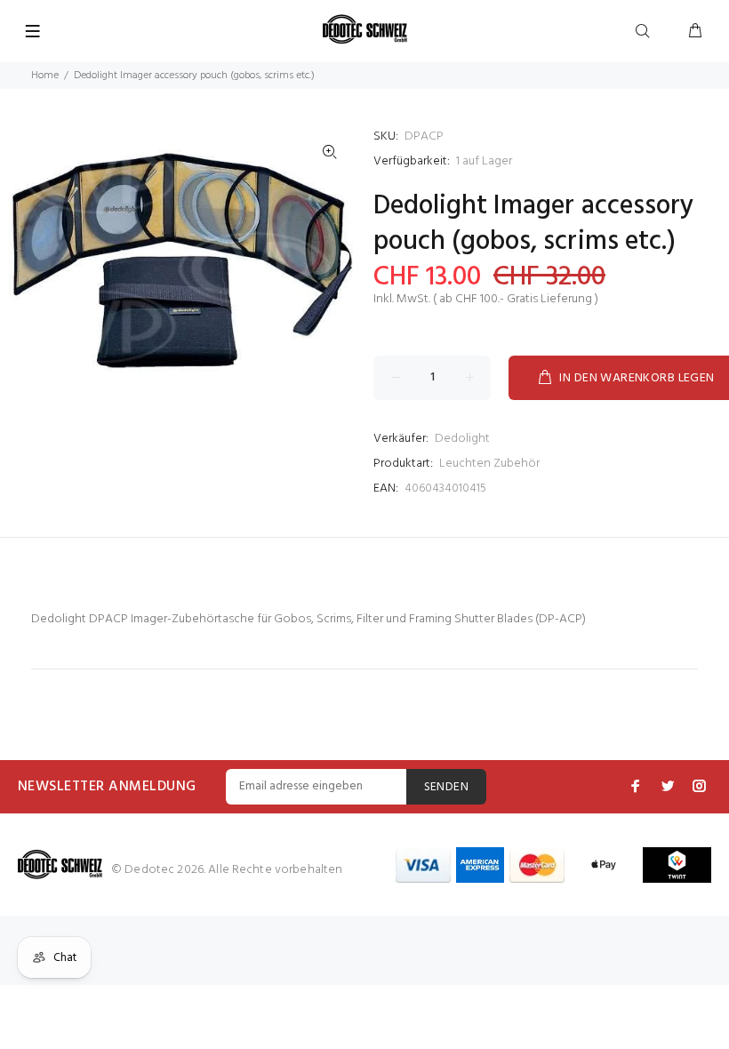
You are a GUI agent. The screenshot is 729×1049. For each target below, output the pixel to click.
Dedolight (462, 438)
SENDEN (446, 787)
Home (45, 75)
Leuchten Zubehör (489, 463)
